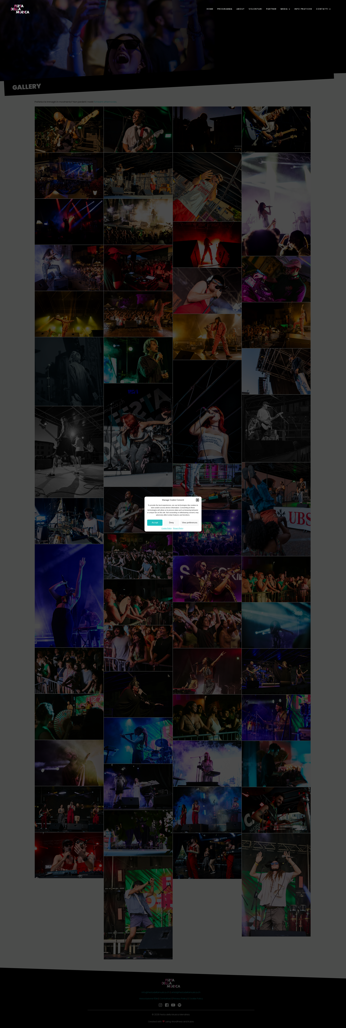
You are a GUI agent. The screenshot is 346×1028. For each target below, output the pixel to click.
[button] (197, 500)
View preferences (189, 522)
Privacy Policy (178, 528)
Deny (171, 522)
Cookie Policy (167, 528)
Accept (155, 522)
